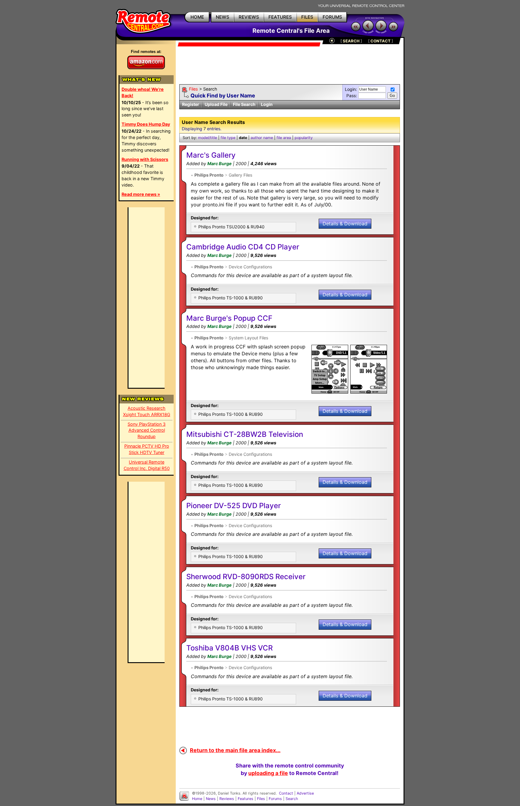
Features (245, 798)
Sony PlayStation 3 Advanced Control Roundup (147, 430)
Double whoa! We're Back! (143, 92)
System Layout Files (248, 337)
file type (228, 137)
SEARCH (351, 41)
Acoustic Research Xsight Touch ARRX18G (146, 411)
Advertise (305, 793)
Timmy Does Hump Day (146, 124)
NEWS (222, 17)
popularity (304, 137)
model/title (207, 137)
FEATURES (280, 17)
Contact (286, 793)
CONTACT (380, 41)
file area (284, 137)
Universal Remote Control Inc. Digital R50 (147, 465)
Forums (275, 798)
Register (190, 104)
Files (193, 88)
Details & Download (345, 224)
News (211, 798)
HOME (197, 17)
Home (197, 798)
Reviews (226, 798)
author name (262, 137)
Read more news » (141, 194)
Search (292, 798)
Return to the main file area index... (235, 750)
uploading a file (268, 773)
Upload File (216, 104)
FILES (307, 17)
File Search (244, 104)
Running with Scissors (145, 159)
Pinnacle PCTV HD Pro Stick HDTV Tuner (146, 449)
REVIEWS (249, 17)
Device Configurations (250, 266)
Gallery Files (240, 175)
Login (267, 104)
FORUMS (332, 17)
